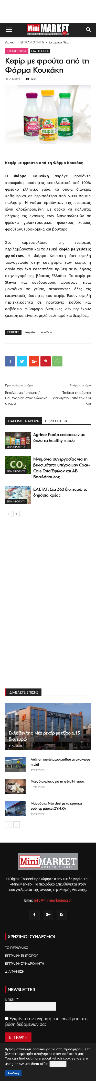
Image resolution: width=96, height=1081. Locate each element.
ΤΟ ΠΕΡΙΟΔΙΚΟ (16, 948)
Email (12, 999)
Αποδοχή (13, 1073)
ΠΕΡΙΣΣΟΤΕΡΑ (56, 421)
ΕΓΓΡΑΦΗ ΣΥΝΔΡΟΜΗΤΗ (24, 963)
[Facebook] (34, 915)
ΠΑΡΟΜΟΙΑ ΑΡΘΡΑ (23, 421)
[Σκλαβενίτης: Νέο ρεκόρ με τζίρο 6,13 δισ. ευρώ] (48, 726)
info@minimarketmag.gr (53, 900)
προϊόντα (46, 332)
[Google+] (48, 915)
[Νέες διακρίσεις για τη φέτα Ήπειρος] (15, 786)
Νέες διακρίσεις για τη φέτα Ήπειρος (57, 781)
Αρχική (10, 42)
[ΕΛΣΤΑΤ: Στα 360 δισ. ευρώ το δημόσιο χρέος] (18, 495)
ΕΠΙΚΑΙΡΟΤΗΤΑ (32, 42)
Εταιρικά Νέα (59, 42)
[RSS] (62, 915)
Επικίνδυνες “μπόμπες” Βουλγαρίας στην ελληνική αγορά (26, 398)
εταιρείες (30, 332)
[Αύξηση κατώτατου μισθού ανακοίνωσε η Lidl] (15, 764)
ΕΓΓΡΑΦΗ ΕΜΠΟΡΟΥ (21, 956)
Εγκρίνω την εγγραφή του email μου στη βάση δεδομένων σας (46, 1021)
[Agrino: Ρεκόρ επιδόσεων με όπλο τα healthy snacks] (18, 440)
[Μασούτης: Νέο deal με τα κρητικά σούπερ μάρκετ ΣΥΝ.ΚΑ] (15, 808)
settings (58, 1063)
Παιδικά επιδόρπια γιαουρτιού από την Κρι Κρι (72, 398)
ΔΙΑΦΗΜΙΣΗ (14, 971)
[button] (89, 30)
